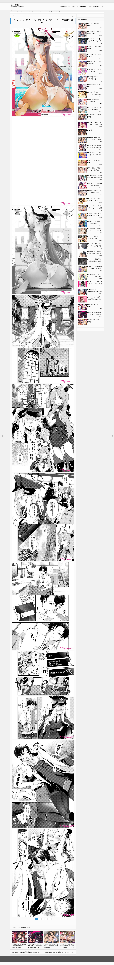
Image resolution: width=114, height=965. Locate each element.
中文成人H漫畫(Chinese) (63, 6)
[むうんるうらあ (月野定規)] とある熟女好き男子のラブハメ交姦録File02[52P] (94, 268)
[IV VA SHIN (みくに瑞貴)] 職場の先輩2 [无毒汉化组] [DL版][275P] (94, 299)
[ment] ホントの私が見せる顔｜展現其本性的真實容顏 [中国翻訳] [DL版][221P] (19, 945)
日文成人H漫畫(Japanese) (79, 6)
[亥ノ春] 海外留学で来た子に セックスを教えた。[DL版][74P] (94, 276)
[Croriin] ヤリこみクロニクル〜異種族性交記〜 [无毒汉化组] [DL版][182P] (94, 291)
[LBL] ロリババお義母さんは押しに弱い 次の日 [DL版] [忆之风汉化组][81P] (94, 246)
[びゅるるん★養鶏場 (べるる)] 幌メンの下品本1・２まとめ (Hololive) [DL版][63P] (94, 124)
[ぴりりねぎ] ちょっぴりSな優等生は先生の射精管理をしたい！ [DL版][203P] (94, 185)
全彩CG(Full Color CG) (93, 6)
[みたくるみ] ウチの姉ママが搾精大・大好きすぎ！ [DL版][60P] (94, 215)
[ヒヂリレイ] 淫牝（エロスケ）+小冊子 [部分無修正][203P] (94, 94)
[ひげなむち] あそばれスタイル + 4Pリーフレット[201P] (94, 200)
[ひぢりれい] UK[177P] (93, 130)
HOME (14, 11)
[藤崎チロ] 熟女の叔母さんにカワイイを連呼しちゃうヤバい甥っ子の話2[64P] (94, 170)
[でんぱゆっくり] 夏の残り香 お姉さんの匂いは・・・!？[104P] (94, 223)
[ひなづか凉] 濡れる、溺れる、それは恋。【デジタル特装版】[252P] (94, 155)
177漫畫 (15, 5)
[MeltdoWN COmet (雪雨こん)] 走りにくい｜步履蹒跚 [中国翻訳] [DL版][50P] (51, 945)
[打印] (70, 16)
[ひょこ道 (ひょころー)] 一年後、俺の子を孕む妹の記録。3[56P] (94, 41)
